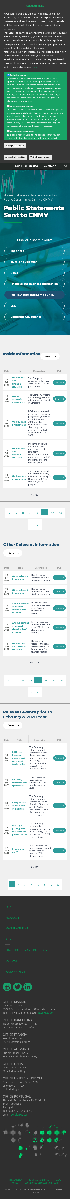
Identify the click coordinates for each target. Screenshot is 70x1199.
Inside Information (21, 353)
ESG (13, 305)
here (34, 67)
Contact (11, 960)
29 (30, 680)
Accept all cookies (15, 157)
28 (22, 680)
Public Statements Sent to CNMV (32, 294)
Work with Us (15, 971)
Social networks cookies (22, 131)
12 (52, 513)
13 (60, 513)
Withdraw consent (40, 157)
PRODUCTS (12, 917)
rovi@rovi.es (45, 1012)
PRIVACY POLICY (15, 1180)
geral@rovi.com (20, 1114)
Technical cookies (18, 75)
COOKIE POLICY (31, 1183)
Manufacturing (17, 928)
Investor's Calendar (23, 261)
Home (8, 195)
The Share (17, 250)
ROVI (9, 907)
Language (49, 166)
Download (59, 382)
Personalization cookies (21, 106)
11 (45, 512)
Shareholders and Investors (26, 950)
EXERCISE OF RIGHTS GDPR (48, 1183)
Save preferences (14, 145)
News (14, 272)
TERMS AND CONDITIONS (39, 1180)
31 (45, 680)
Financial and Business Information (34, 283)
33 (61, 680)
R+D (8, 939)
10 (37, 513)
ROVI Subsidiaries (26, 166)
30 (38, 679)
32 (53, 680)
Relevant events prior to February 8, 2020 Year (27, 714)
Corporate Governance (26, 316)
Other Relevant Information (31, 544)
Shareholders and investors (37, 195)
